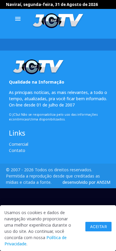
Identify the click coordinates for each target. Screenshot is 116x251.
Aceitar (98, 226)
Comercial (18, 144)
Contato (17, 150)
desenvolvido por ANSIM (86, 182)
